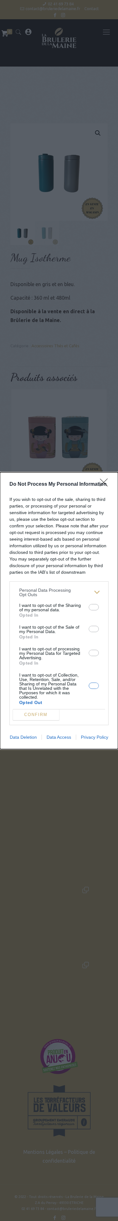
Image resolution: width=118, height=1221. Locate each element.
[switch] (94, 607)
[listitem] (59, 592)
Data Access (59, 737)
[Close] (106, 484)
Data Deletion (23, 737)
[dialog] (59, 610)
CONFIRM (36, 714)
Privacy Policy (94, 737)
